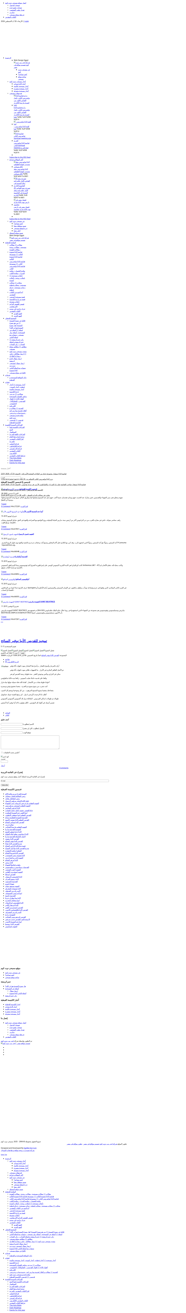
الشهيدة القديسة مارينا (13, 829)
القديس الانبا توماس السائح (14, 822)
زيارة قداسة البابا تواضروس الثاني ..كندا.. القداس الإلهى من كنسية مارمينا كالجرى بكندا (22, 112)
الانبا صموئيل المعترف (13, 888)
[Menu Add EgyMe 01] (22, 67)
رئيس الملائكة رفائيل (12, 798)
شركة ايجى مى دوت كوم (108, 1144)
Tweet (3, 504)
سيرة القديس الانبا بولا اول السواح (17, 848)
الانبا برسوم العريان (12, 879)
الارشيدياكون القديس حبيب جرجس (17, 919)
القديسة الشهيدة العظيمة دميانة (16, 817)
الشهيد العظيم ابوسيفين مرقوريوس (17, 806)
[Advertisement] (64, 40)
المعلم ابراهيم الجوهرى (13, 850)
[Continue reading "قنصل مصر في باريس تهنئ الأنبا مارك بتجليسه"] (22, 204)
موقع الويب (27, 732)
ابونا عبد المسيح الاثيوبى (13, 922)
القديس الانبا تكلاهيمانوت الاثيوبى (16, 910)
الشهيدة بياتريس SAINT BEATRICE (42, 602)
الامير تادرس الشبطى (12, 891)
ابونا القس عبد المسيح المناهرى (16, 813)
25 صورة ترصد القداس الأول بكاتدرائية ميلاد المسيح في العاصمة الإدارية (22, 191)
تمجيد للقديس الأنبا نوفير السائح (24, 641)
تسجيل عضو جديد (15, 7)
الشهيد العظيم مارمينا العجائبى (16, 827)
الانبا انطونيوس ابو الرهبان (14, 903)
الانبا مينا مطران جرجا (13, 898)
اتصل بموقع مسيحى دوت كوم (15, 3)
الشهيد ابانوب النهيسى (13, 869)
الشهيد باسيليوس (11, 926)
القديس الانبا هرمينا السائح (14, 853)
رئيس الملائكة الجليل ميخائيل (15, 796)
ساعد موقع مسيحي (22, 78)
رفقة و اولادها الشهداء (13, 865)
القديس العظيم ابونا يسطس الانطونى (18, 815)
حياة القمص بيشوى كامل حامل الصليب (19, 810)
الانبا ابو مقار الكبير (11, 905)
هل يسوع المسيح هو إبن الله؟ (15, 986)
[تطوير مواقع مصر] (15, 1043)
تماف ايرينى (9, 824)
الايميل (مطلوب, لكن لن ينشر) (33, 728)
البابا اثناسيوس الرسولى (13, 877)
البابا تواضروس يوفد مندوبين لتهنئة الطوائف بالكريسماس (22, 171)
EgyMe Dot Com (30, 1148)
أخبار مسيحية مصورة (12, 1011)
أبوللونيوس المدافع (22, 579)
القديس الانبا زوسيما (12, 924)
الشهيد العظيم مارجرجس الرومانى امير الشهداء (22, 803)
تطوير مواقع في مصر (74, 1144)
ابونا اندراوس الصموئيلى (13, 893)
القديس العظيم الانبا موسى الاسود (17, 820)
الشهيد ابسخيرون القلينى (14, 872)
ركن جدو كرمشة (11, 995)
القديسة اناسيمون (11, 881)
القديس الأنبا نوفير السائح (50, 655)
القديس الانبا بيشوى (12, 839)
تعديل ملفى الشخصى (16, 10)
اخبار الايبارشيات (11, 1007)
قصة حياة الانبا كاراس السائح (15, 846)
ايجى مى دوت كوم (7, 1041)
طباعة (7, 659)
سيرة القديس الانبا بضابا (13, 843)
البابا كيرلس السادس (12, 808)
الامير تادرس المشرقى (13, 912)
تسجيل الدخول (14, 5)
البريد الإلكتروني (13, 662)
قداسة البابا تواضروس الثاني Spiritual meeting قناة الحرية (21, 145)
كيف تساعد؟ (22, 74)
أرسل (3, 765)
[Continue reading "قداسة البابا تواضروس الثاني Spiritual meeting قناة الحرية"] (22, 141)
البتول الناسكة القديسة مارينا (15, 836)
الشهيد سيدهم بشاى (12, 886)
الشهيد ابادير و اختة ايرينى (14, 858)
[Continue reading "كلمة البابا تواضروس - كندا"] (22, 124)
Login (26, 21)
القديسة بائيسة (10, 895)
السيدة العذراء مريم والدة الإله (15, 794)
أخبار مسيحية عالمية (12, 1009)
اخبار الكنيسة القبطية (12, 1004)
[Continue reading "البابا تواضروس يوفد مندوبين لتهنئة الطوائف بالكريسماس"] (22, 167)
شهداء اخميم (9, 884)
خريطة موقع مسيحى (16, 15)
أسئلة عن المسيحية (12, 988)
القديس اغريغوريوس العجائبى (15, 917)
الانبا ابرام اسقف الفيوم (13, 832)
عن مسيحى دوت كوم (12, 972)
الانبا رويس (9, 862)
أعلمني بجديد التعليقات (11, 752)
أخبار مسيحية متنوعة (12, 1014)
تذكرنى (11, 12)
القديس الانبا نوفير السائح (14, 841)
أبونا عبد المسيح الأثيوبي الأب (33, 511)
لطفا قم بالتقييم (6, 653)
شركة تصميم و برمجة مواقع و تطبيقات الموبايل (18, 1150)
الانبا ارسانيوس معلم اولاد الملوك (16, 834)
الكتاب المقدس (10, 17)
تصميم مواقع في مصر (91, 1144)
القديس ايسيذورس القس (14, 907)
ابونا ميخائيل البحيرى (12, 900)
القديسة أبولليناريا (21, 556)
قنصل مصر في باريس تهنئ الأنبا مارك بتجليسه (22, 208)
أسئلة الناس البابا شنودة (17, 993)
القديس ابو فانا (10, 874)
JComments (63, 768)
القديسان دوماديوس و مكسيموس (17, 867)
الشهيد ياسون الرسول (26, 534)
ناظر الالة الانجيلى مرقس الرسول (17, 801)
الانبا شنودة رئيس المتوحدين (15, 855)
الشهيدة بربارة (10, 914)
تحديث (3, 759)
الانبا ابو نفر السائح (11, 860)
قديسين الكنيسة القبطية (28, 489)
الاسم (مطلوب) (28, 724)
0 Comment (5, 506)
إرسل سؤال (13, 991)
